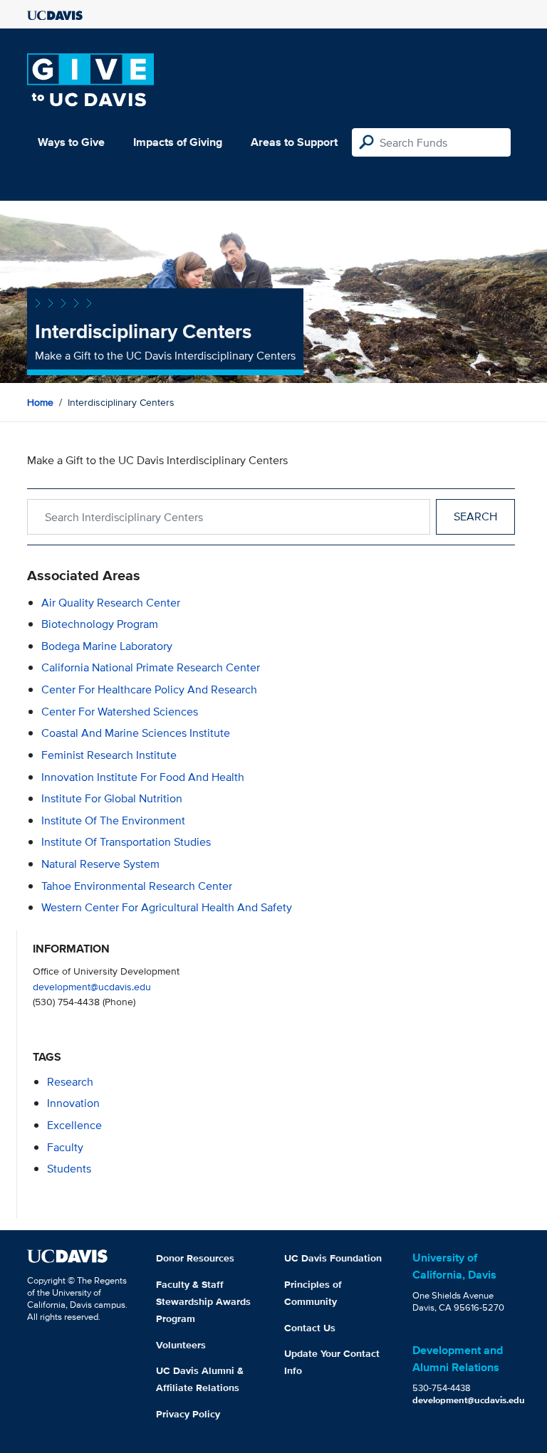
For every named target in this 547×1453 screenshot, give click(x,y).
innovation (73, 1103)
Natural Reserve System (100, 864)
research (70, 1082)
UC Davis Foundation (333, 1258)
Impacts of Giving (177, 142)
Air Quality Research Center (110, 602)
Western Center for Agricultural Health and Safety (166, 907)
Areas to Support (294, 142)
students (69, 1168)
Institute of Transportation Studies (126, 842)
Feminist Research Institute (109, 755)
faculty (65, 1147)
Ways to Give (71, 142)
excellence (74, 1125)
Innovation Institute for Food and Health (142, 777)
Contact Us (309, 1328)
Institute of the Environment (113, 820)
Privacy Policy (188, 1414)
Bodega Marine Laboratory (106, 646)
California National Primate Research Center (150, 667)
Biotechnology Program (99, 624)
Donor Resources (195, 1258)
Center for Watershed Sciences (119, 711)
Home (40, 402)
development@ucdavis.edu (92, 986)
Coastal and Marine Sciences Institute (135, 733)
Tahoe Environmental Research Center (136, 886)
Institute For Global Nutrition (111, 798)
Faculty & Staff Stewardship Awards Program (203, 1301)
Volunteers (181, 1345)
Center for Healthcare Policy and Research (149, 689)
